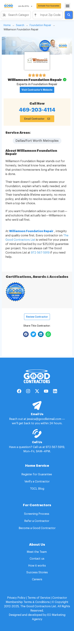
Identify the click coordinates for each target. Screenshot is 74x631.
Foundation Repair (40, 25)
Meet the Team (37, 551)
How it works (37, 565)
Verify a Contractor (37, 481)
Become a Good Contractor (37, 528)
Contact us (37, 558)
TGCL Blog (37, 488)
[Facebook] (19, 391)
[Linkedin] (54, 391)
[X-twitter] (37, 391)
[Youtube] (45, 391)
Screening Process (37, 513)
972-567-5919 (40, 252)
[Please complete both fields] (68, 15)
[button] (67, 6)
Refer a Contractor (37, 521)
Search (20, 25)
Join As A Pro (23, 6)
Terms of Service (38, 597)
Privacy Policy (16, 597)
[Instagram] (28, 391)
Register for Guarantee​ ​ (37, 474)
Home (7, 25)
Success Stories (37, 572)
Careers (37, 579)
